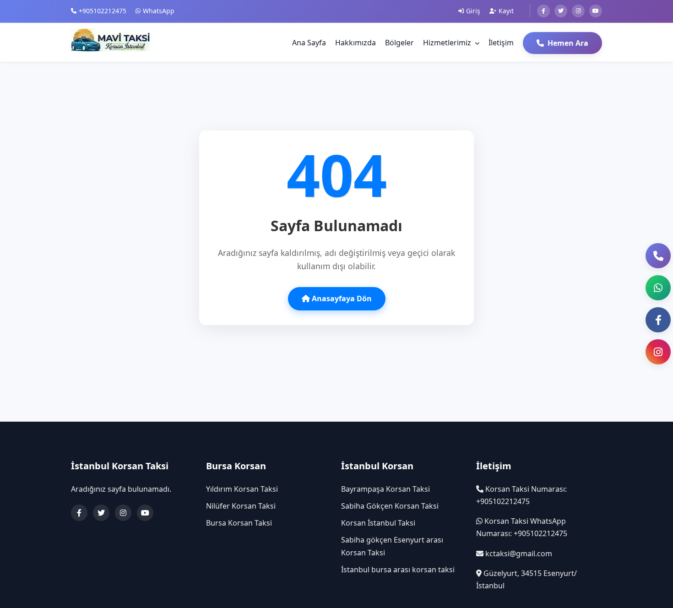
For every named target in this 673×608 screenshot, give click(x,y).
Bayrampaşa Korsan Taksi (385, 489)
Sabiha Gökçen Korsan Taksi (390, 506)
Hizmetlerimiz (447, 43)
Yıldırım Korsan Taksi (242, 489)
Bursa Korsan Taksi (239, 523)
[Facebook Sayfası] (658, 319)
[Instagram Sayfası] (658, 351)
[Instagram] (578, 11)
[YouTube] (145, 513)
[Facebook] (543, 11)
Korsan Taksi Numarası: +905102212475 (521, 495)
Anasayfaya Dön (341, 298)
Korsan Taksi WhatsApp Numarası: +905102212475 (521, 527)
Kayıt (506, 10)
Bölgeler (399, 43)
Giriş (473, 10)
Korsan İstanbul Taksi (378, 523)
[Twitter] (560, 11)
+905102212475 (102, 10)
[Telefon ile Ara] (658, 255)
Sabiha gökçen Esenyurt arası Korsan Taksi (392, 546)
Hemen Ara (568, 43)
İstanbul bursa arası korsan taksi (398, 570)
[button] (658, 287)
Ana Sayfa (309, 43)
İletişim (501, 43)
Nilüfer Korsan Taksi (241, 506)
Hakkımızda (355, 43)
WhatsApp (158, 10)
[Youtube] (595, 11)
